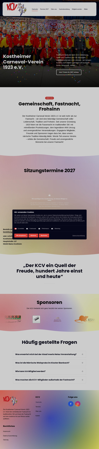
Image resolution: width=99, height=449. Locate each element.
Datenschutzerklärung (79, 236)
